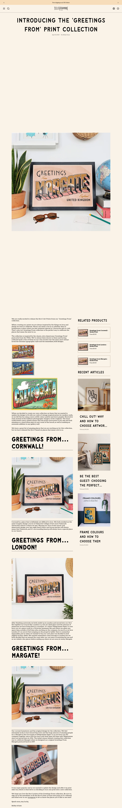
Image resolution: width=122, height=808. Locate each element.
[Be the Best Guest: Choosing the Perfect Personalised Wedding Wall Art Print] (94, 452)
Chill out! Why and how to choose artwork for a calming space (93, 421)
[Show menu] (4, 8)
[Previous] (4, 3)
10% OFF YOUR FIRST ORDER (61, 2)
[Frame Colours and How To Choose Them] (94, 510)
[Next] (118, 3)
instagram (32, 797)
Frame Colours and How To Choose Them (92, 537)
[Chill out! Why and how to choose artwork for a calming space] (94, 395)
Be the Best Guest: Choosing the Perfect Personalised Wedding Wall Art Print (93, 481)
